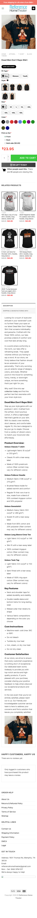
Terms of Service (8, 812)
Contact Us (6, 829)
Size (3, 102)
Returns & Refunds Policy (11, 803)
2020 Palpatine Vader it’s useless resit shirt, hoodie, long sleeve (27, 217)
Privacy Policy (7, 808)
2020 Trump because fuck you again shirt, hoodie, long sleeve (9, 291)
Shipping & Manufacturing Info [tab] (15, 311)
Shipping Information (10, 833)
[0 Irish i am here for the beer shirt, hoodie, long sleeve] (9, 238)
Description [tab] (8, 306)
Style (4, 80)
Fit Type (4, 71)
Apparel (12, 54)
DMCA (4, 841)
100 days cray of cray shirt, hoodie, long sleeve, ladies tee (9, 217)
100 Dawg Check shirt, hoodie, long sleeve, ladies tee (25, 254)
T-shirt (21, 54)
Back (8, 140)
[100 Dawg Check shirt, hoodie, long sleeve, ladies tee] (27, 238)
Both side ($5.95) (13, 143)
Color (4, 117)
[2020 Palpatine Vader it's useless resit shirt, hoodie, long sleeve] (27, 201)
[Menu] (2, 8)
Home (3, 54)
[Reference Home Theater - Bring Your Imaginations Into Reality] (18, 8)
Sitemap (4, 816)
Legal (3, 845)
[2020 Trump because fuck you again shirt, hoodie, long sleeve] (9, 275)
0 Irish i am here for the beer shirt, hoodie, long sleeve (9, 254)
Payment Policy (7, 837)
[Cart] (33, 8)
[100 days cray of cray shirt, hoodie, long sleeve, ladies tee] (9, 201)
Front (8, 137)
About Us (5, 799)
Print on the (6, 133)
